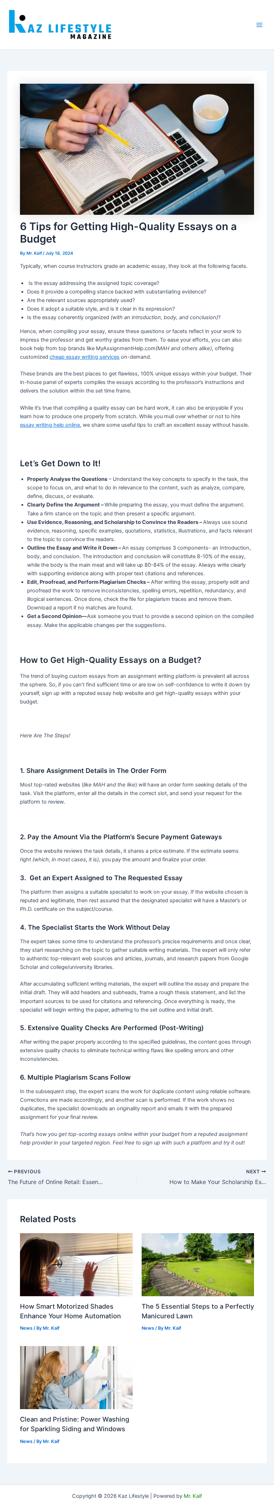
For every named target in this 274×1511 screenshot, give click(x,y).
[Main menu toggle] (259, 24)
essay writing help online (50, 425)
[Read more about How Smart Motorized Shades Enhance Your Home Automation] (76, 1264)
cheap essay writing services (85, 357)
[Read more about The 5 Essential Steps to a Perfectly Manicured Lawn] (198, 1264)
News (26, 1328)
